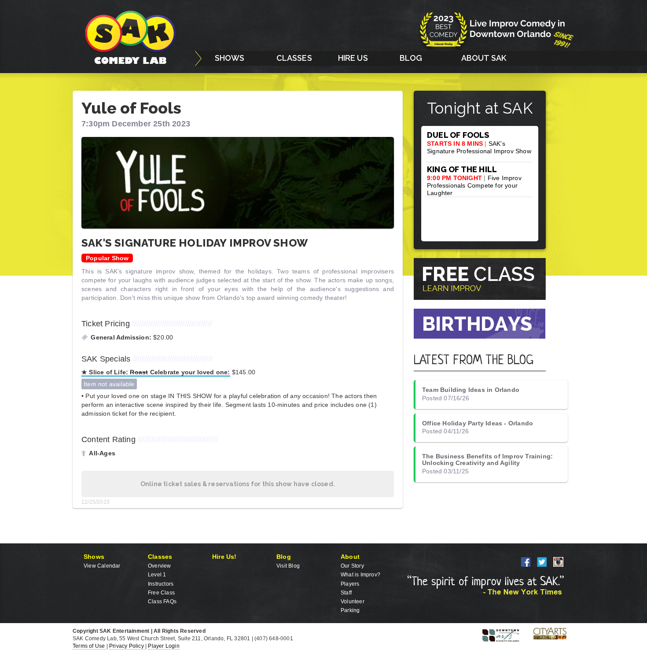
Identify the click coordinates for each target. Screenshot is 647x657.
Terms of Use (90, 646)
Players (350, 584)
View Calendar (102, 566)
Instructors (160, 584)
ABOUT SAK (484, 58)
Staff (346, 593)
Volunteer (352, 601)
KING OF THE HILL (462, 169)
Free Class (161, 593)
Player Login (163, 646)
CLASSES (294, 58)
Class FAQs (162, 601)
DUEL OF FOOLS (458, 135)
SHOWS (230, 58)
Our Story (352, 566)
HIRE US (353, 58)
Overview (159, 566)
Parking (350, 610)
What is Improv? (360, 575)
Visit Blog (288, 566)
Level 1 (157, 575)
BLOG (411, 58)
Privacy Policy (127, 646)
